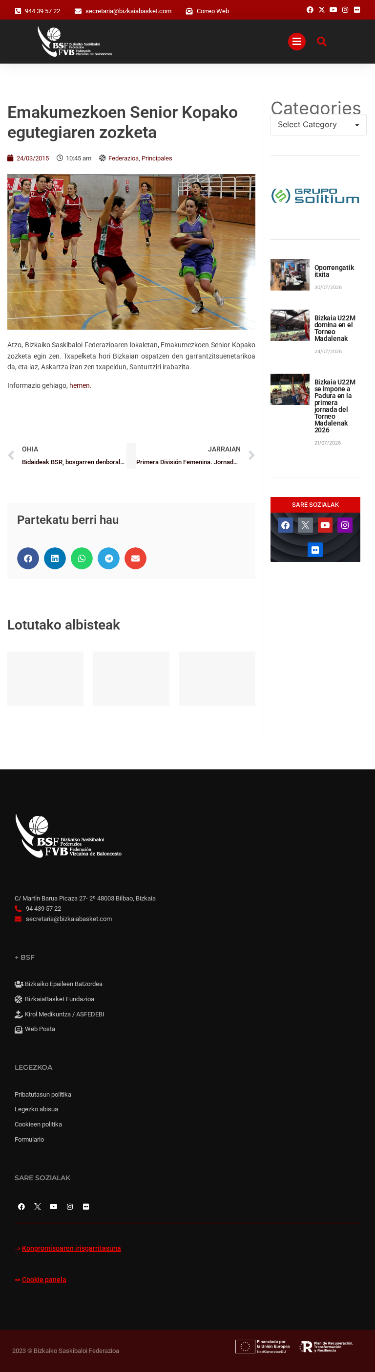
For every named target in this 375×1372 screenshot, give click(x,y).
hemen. (80, 385)
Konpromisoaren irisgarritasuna (71, 1248)
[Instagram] (345, 525)
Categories (315, 108)
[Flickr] (315, 550)
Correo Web (213, 11)
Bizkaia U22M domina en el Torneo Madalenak (334, 328)
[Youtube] (325, 525)
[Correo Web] (189, 11)
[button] (28, 558)
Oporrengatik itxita (334, 271)
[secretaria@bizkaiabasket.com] (78, 11)
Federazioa (123, 158)
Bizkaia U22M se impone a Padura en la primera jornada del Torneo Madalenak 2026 (334, 406)
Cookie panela (44, 1280)
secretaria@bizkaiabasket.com (128, 11)
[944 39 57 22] (18, 11)
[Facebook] (285, 525)
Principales (157, 158)
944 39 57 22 (42, 11)
